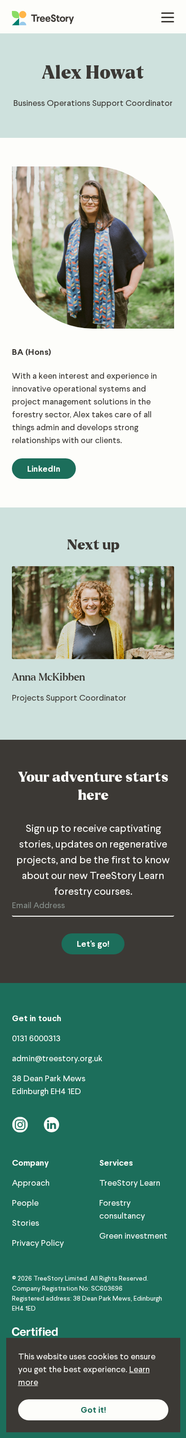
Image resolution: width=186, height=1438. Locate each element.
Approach (31, 1182)
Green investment (133, 1235)
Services (116, 1162)
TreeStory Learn (129, 1182)
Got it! (93, 1409)
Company (30, 1162)
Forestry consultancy (122, 1209)
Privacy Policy (38, 1242)
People (25, 1202)
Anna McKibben (48, 677)
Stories (25, 1222)
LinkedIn (44, 468)
